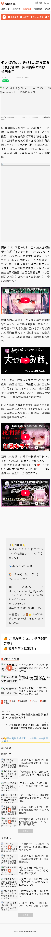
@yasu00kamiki (18, 578)
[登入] (44, 3)
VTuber (35, 701)
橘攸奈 (26, 17)
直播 (44, 701)
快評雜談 (38, 8)
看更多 (25, 830)
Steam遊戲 (38, 17)
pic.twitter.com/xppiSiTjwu (25, 607)
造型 (13, 701)
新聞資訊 (27, 8)
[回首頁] (8, 4)
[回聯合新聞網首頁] (2, 4)
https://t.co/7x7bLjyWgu (23, 591)
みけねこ (7, 703)
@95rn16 (27, 566)
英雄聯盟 (14, 17)
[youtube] (40, 2)
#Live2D (38, 595)
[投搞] (36, 2)
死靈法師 (23, 701)
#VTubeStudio (17, 603)
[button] (48, 2)
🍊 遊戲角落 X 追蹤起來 (20, 648)
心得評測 (16, 8)
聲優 (5, 701)
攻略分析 (5, 8)
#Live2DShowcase (19, 599)
